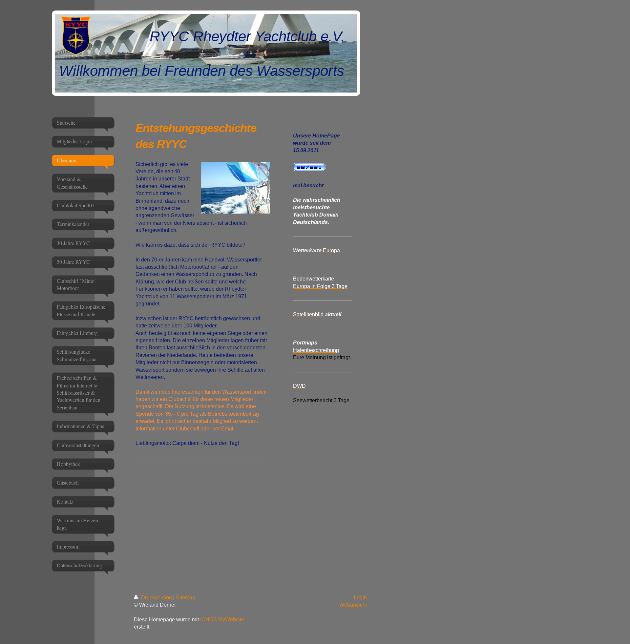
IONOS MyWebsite (222, 619)
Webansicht (353, 605)
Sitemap (185, 597)
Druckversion (156, 597)
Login (360, 597)
